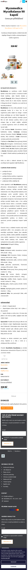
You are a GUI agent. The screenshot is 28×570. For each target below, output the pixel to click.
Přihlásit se (7, 444)
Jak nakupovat (7, 470)
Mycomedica (4, 365)
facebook (6, 501)
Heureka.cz (17, 451)
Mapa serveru (6, 472)
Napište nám (6, 484)
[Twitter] (12, 82)
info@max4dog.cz (8, 496)
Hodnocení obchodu (8, 467)
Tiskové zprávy (7, 482)
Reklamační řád (7, 479)
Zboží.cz (10, 451)
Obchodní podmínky (8, 474)
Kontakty (5, 486)
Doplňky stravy (5, 371)
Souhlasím (13, 566)
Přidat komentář (7, 408)
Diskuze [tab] (13, 396)
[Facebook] (15, 82)
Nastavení (13, 562)
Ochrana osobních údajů (9, 477)
